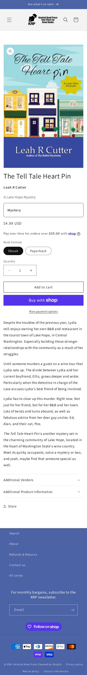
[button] (9, 20)
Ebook (13, 251)
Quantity (9, 261)
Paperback (38, 251)
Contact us (17, 565)
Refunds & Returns (23, 554)
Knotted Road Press (25, 664)
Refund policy (31, 671)
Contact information (56, 671)
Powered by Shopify (50, 664)
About (14, 544)
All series (16, 575)
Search (14, 533)
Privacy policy (74, 664)
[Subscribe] (72, 609)
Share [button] (12, 506)
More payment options (43, 311)
